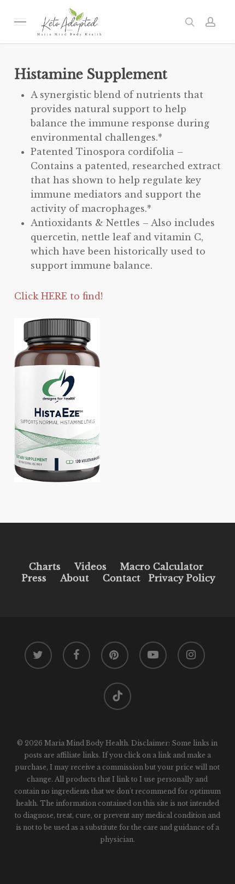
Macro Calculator (161, 566)
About (74, 578)
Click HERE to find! (58, 296)
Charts (45, 566)
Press (34, 578)
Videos (90, 566)
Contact (121, 578)
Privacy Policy (180, 578)
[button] (20, 21)
